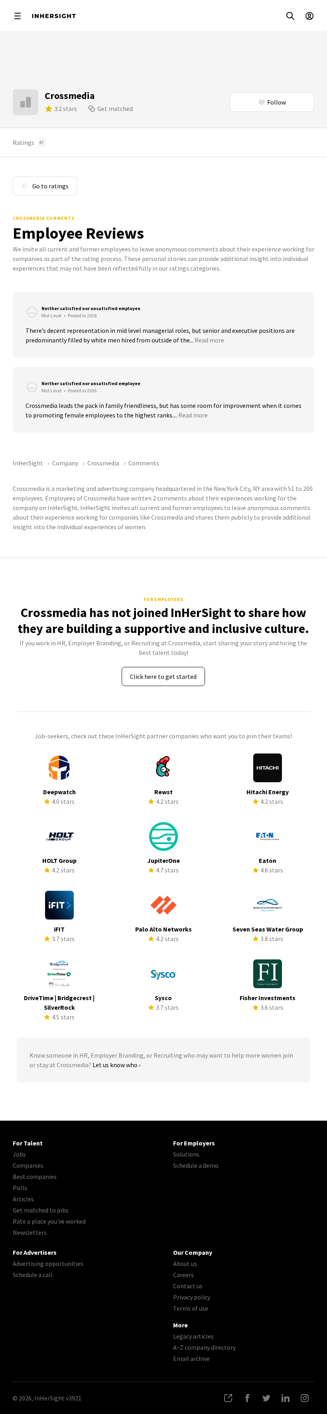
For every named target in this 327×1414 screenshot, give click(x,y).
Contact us (188, 1286)
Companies (28, 1165)
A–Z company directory (204, 1347)
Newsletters (30, 1232)
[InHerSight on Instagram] (304, 1398)
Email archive (191, 1359)
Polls (20, 1188)
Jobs (19, 1154)
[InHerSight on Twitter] (266, 1398)
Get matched (115, 109)
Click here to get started (163, 676)
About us (185, 1264)
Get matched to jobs (41, 1210)
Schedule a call (33, 1275)
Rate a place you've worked (49, 1221)
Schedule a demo (196, 1165)
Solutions (186, 1154)
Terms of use (190, 1308)
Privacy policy (191, 1297)
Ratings (28, 142)
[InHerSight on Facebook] (247, 1398)
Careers (183, 1275)
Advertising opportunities (48, 1264)
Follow (276, 102)
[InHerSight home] (54, 16)
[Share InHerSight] (228, 1398)
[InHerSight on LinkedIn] (285, 1398)
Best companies (35, 1177)
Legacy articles (193, 1336)
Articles (23, 1199)
